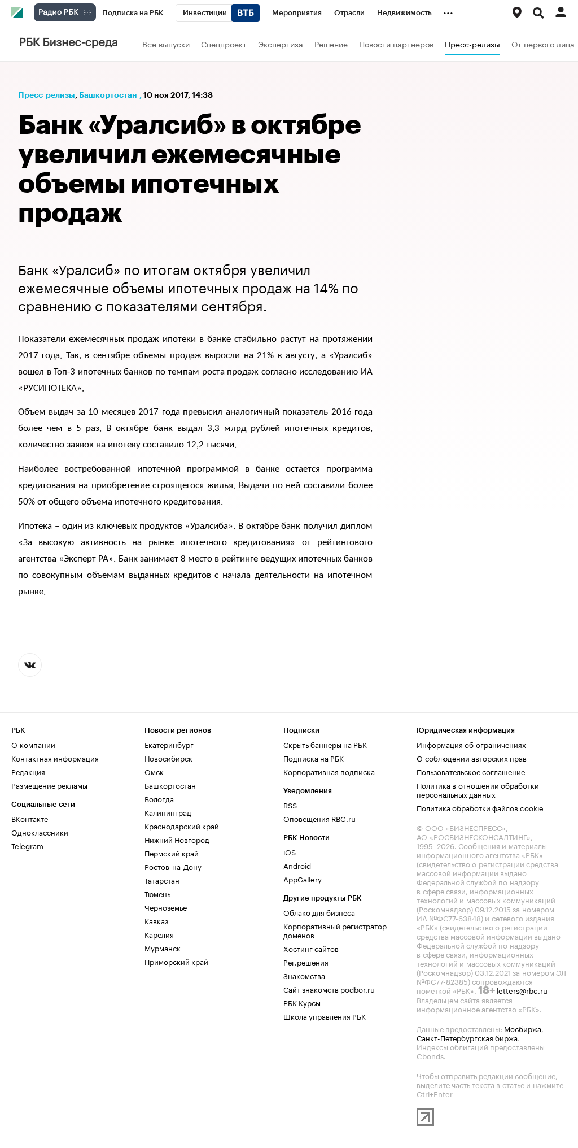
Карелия (159, 934)
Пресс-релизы (472, 43)
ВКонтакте (29, 818)
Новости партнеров (396, 43)
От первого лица (543, 43)
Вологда (159, 798)
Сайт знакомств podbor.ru (329, 988)
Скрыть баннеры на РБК (325, 744)
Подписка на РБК (313, 757)
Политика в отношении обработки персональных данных (478, 789)
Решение (331, 43)
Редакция (28, 771)
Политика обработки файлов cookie (480, 807)
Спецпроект (224, 43)
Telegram (27, 845)
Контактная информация (55, 757)
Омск (154, 771)
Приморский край (176, 961)
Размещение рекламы (49, 784)
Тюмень (157, 893)
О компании (33, 744)
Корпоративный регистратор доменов (335, 930)
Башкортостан (108, 95)
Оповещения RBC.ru (319, 818)
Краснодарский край (181, 825)
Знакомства (304, 975)
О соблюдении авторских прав (472, 757)
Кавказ (156, 920)
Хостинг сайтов (311, 948)
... (448, 10)
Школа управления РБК (324, 1015)
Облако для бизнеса (319, 911)
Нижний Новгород (176, 839)
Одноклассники (39, 831)
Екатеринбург (169, 744)
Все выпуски (166, 43)
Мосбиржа (522, 1028)
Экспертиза (280, 43)
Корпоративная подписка (329, 771)
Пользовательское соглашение (471, 771)
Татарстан (161, 879)
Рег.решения (306, 961)
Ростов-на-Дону (173, 866)
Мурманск (162, 947)
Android (297, 865)
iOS (289, 851)
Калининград (167, 811)
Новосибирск (168, 757)
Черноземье (165, 906)
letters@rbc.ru (522, 989)
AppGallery (302, 878)
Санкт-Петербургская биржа (467, 1037)
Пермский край (171, 852)
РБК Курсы (302, 1002)
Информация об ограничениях (471, 744)
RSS (290, 804)
